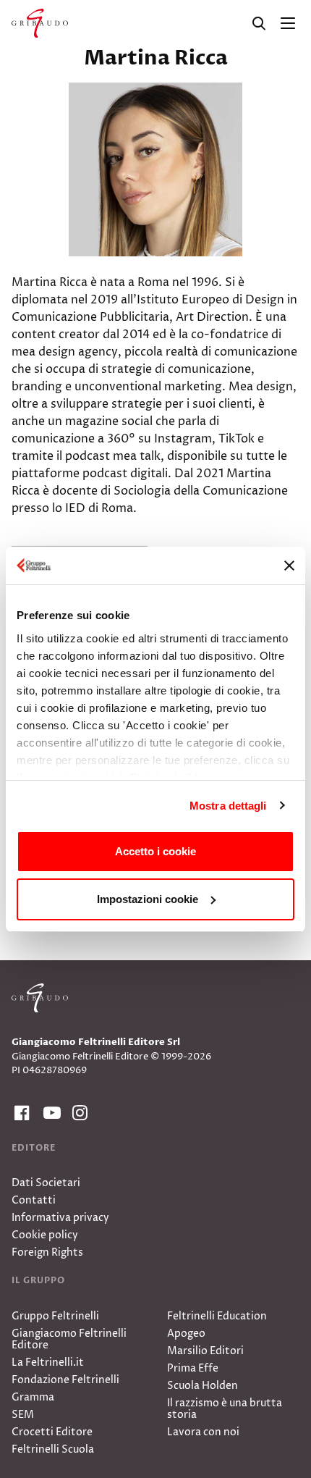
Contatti (34, 1200)
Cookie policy (45, 1235)
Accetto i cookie (155, 851)
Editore (34, 1148)
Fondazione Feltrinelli (65, 1380)
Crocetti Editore (52, 1432)
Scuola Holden (202, 1386)
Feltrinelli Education (217, 1316)
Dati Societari (46, 1183)
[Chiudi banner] (289, 565)
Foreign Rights (47, 1252)
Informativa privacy (60, 1218)
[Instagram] (78, 1113)
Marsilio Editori (205, 1351)
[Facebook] (20, 1113)
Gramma (33, 1397)
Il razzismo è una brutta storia (224, 1409)
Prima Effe (192, 1368)
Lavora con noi (203, 1432)
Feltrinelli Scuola (53, 1449)
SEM (23, 1415)
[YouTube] (49, 1113)
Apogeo (186, 1333)
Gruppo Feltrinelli (55, 1316)
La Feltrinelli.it (48, 1362)
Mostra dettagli (228, 805)
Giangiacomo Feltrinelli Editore (69, 1339)
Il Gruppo (38, 1280)
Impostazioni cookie (147, 899)
